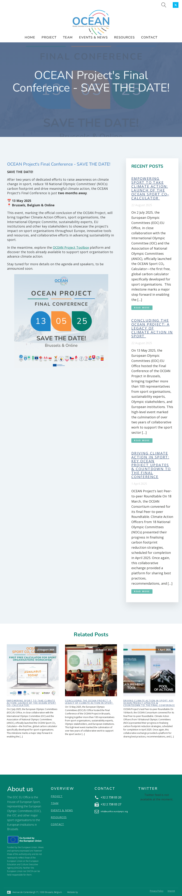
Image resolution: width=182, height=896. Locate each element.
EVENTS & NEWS (62, 810)
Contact (149, 37)
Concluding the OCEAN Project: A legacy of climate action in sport (152, 328)
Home (30, 37)
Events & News (93, 37)
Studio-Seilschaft (86, 892)
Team (68, 37)
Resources (124, 37)
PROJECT (57, 796)
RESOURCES (59, 817)
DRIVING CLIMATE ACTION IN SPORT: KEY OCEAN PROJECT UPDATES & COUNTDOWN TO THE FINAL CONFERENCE (151, 465)
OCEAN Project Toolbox (71, 247)
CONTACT (57, 824)
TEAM (54, 803)
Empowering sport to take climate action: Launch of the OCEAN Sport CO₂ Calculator (150, 188)
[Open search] (163, 5)
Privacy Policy (156, 890)
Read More (142, 307)
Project (49, 37)
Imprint (171, 890)
